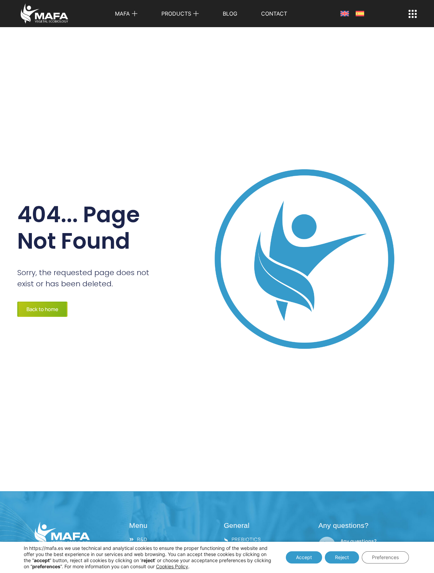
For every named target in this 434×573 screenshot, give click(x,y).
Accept (304, 557)
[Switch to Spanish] (360, 14)
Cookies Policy (172, 566)
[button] (126, 13)
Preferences (385, 557)
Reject (342, 557)
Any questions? (358, 541)
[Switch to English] (344, 14)
